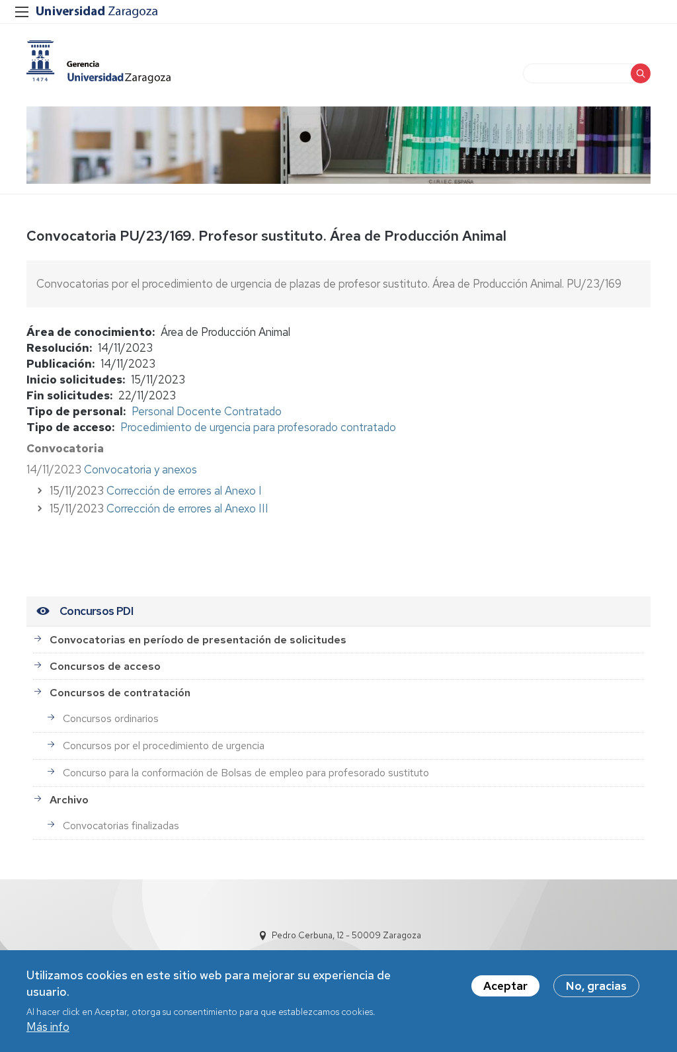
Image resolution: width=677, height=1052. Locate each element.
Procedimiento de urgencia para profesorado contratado (258, 427)
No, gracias (596, 986)
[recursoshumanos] (98, 61)
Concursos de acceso (105, 666)
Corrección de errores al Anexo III (187, 508)
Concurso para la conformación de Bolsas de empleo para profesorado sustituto (246, 773)
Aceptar (505, 986)
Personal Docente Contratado (207, 411)
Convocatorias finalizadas (121, 825)
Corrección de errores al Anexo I (183, 490)
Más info (47, 1027)
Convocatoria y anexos (140, 469)
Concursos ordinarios (111, 718)
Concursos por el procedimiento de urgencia (163, 745)
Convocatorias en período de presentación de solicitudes (198, 640)
